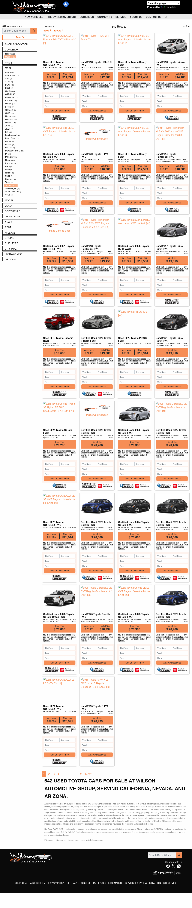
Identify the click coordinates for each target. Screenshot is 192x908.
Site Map (73, 882)
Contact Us (21, 882)
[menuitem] (20, 53)
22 (80, 774)
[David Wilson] (34, 7)
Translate (171, 7)
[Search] (33, 31)
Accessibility (38, 882)
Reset (19, 37)
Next (88, 774)
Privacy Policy (56, 882)
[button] (66, 4)
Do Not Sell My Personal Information (101, 882)
